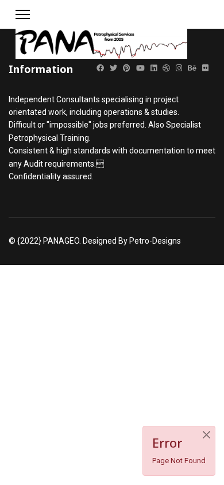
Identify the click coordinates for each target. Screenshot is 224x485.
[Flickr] (205, 68)
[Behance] (192, 68)
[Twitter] (113, 68)
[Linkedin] (153, 68)
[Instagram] (179, 68)
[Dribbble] (166, 68)
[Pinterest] (126, 68)
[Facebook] (100, 68)
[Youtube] (140, 68)
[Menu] (23, 14)
